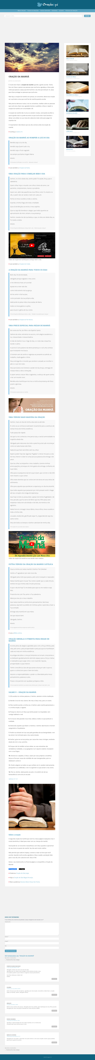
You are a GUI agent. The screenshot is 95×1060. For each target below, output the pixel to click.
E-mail (6, 941)
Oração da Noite (24, 168)
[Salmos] (77, 69)
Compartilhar (13, 869)
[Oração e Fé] (47, 4)
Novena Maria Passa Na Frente (30, 882)
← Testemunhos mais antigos (12, 959)
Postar (22, 869)
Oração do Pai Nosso (26, 319)
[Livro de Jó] (77, 124)
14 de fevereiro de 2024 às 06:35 (13, 988)
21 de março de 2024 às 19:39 (13, 967)
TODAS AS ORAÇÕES (33, 11)
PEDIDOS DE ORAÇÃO (71, 11)
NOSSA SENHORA (45, 11)
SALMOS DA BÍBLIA (71, 76)
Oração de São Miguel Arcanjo (23, 877)
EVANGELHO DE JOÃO (71, 113)
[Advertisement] (47, 30)
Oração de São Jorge (22, 873)
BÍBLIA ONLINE (22, 11)
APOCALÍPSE (69, 149)
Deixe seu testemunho (15, 81)
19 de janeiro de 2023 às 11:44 (13, 1020)
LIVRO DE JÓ (69, 131)
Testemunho (7, 922)
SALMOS (61, 11)
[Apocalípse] (77, 142)
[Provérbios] (77, 87)
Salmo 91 (20, 132)
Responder (54, 978)
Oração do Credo (24, 264)
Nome (6, 936)
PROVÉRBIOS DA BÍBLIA (72, 95)
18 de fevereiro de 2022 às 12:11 (13, 1036)
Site (5, 946)
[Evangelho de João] (77, 105)
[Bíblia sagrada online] (77, 51)
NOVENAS (54, 11)
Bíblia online (18, 633)
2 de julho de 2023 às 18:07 (12, 1004)
